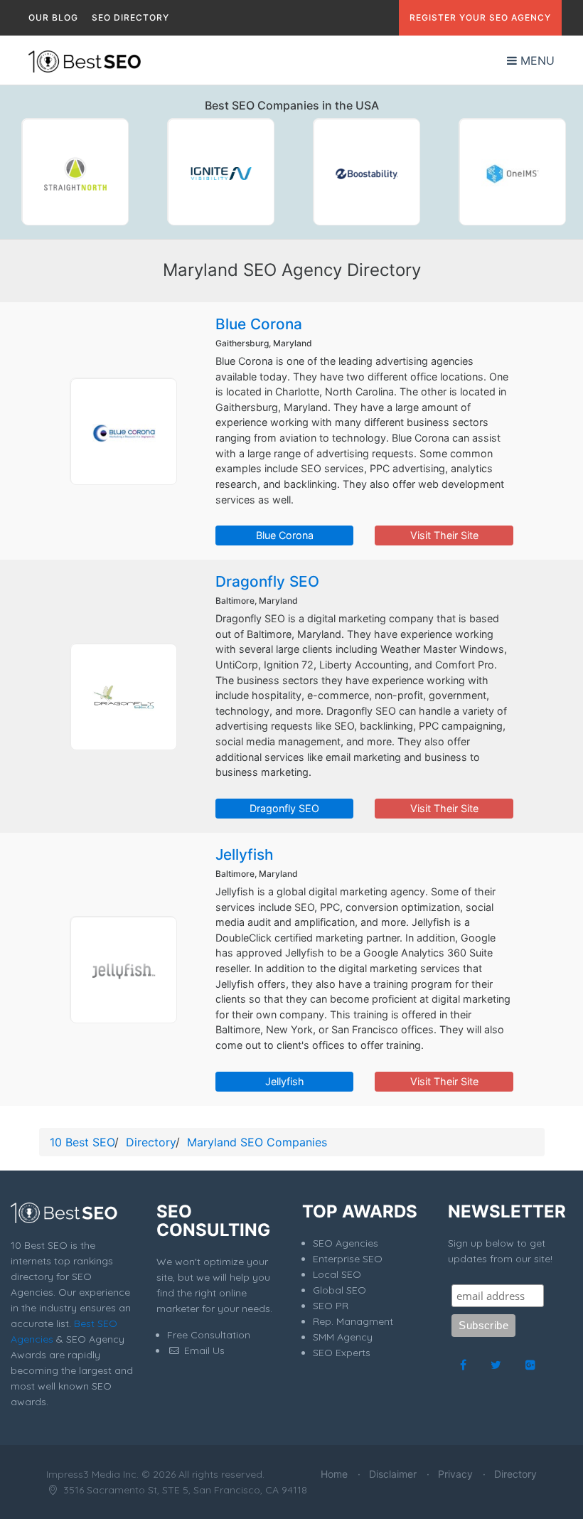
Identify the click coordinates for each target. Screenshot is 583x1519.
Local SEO (337, 1274)
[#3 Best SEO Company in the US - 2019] (366, 171)
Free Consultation (208, 1334)
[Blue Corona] (123, 431)
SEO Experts (341, 1352)
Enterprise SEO (348, 1258)
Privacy (455, 1474)
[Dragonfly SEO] (123, 696)
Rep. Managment (353, 1321)
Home (334, 1474)
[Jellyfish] (123, 969)
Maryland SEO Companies (257, 1142)
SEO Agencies (345, 1243)
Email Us (203, 1350)
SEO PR (330, 1305)
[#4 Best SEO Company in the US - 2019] (512, 171)
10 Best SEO (82, 1142)
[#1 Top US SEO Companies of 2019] (74, 171)
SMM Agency (343, 1337)
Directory (151, 1142)
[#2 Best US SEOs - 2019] (220, 171)
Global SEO (339, 1290)
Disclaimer (393, 1474)
